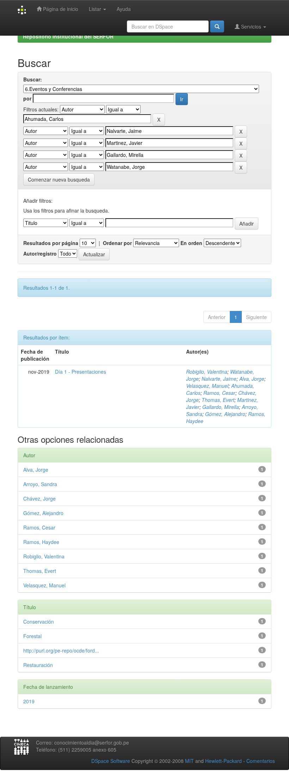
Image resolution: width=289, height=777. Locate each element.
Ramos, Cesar (219, 392)
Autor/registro (40, 253)
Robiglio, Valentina (206, 371)
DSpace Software (110, 760)
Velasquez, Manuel (207, 385)
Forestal (32, 636)
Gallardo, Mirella (220, 406)
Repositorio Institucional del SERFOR (68, 36)
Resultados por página (50, 242)
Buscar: (32, 79)
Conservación (38, 621)
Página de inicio (60, 8)
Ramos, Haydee (41, 541)
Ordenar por (117, 242)
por (27, 98)
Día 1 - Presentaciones (80, 371)
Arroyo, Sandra (40, 484)
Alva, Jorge (251, 378)
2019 (29, 701)
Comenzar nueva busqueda (59, 179)
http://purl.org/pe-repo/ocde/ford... (61, 650)
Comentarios (260, 760)
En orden (191, 242)
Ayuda (124, 8)
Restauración (38, 664)
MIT (189, 760)
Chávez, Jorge (39, 498)
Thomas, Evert (218, 399)
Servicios (251, 26)
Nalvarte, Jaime (219, 378)
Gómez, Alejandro (225, 413)
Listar (96, 8)
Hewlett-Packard (223, 760)
